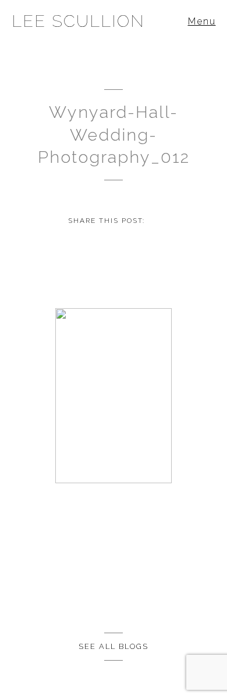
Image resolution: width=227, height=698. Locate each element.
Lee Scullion (78, 21)
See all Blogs (113, 646)
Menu (202, 21)
